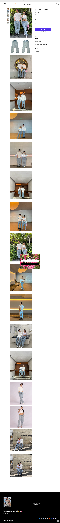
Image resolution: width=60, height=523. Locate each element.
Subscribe (30, 264)
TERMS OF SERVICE (35, 502)
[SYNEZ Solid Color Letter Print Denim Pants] (8, 10)
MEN (25, 4)
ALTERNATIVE (26, 3)
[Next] (8, 25)
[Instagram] (29, 266)
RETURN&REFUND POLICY (36, 503)
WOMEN (22, 3)
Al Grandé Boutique (7, 520)
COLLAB (40, 3)
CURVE (31, 3)
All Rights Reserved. (11, 520)
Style (36, 14)
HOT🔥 (15, 3)
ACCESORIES (35, 3)
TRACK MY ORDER (35, 504)
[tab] (37, 38)
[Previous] (8, 7)
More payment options (43, 31)
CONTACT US (34, 498)
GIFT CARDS (29, 4)
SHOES (43, 3)
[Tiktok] (30, 266)
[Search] (56, 4)
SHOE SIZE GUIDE (27, 502)
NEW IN (18, 3)
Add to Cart (46, 26)
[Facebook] (27, 266)
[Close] (39, 255)
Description (36, 38)
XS (35, 19)
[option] (8, 10)
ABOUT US (26, 498)
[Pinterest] (32, 266)
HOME (11, 3)
